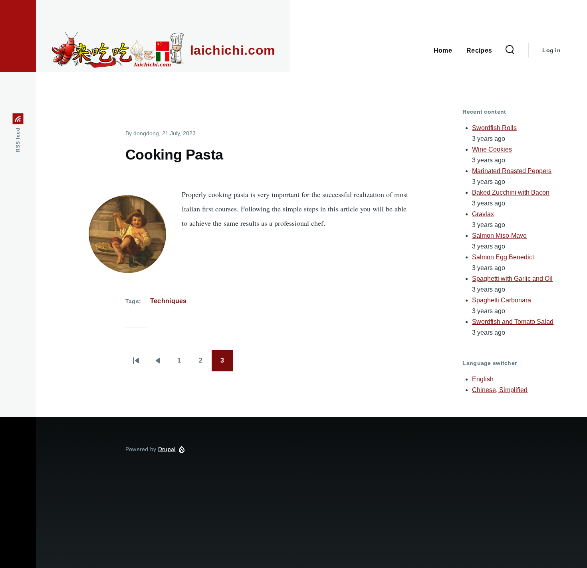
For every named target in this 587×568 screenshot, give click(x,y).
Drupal (167, 449)
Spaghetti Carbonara (501, 300)
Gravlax (483, 214)
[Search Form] (510, 50)
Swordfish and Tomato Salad (512, 321)
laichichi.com (232, 50)
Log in (551, 50)
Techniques (168, 301)
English (483, 379)
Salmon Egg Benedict (503, 257)
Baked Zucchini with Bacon (510, 192)
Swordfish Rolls (494, 127)
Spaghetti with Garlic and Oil (512, 278)
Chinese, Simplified (500, 390)
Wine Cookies (492, 149)
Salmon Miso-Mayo (499, 235)
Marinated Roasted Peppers (511, 171)
